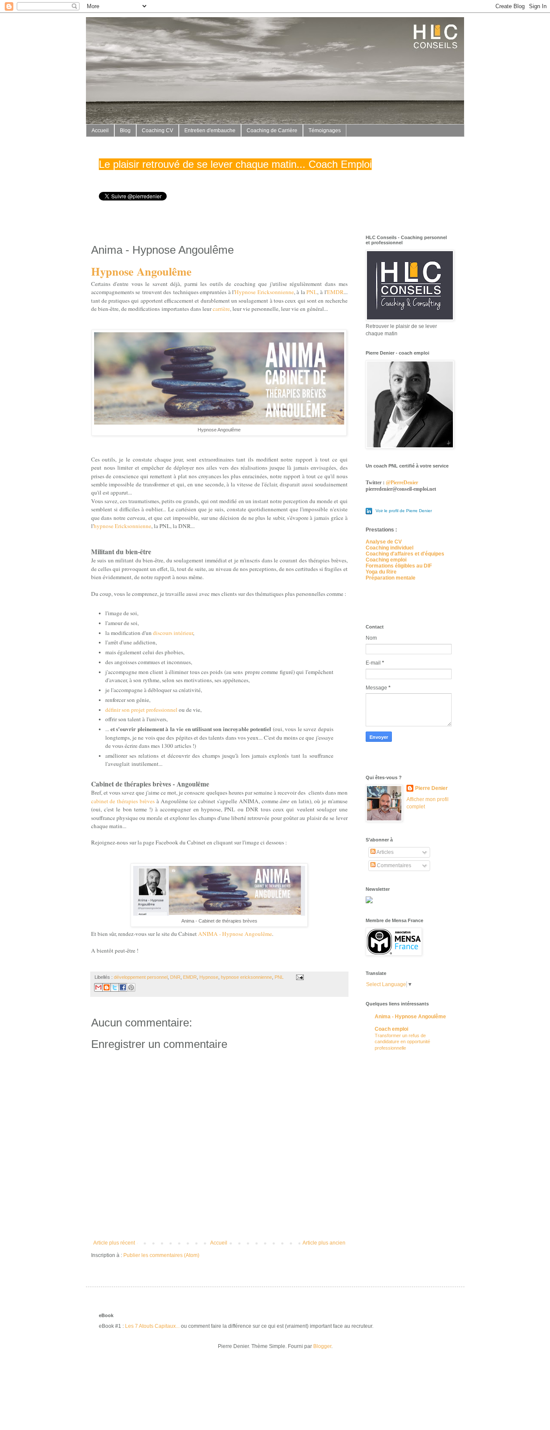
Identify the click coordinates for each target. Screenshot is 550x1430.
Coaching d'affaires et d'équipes (405, 554)
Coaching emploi (386, 560)
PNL (311, 292)
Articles (385, 852)
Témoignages (325, 131)
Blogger (322, 1346)
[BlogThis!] (106, 987)
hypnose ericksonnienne (246, 977)
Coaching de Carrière (272, 131)
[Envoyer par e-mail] (98, 987)
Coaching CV (157, 131)
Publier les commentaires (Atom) (161, 1255)
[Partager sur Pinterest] (131, 987)
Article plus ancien (323, 1243)
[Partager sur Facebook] (123, 987)
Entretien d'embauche (209, 131)
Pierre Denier (431, 788)
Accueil (100, 131)
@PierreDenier (402, 483)
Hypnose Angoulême (141, 271)
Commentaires (393, 865)
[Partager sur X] (114, 987)
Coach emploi (391, 1029)
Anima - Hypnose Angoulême (410, 1017)
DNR (175, 977)
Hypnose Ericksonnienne (264, 292)
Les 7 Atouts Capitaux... (152, 1326)
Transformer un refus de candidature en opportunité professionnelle (402, 1042)
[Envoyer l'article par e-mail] (299, 977)
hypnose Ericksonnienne (122, 526)
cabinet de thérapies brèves (123, 801)
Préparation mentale (391, 578)
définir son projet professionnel (142, 709)
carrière (221, 309)
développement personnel (141, 977)
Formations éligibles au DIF (399, 566)
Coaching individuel (389, 548)
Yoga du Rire (381, 572)
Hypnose (208, 977)
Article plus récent (114, 1243)
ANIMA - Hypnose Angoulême (235, 934)
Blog (125, 131)
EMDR (335, 292)
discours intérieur (173, 633)
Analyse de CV (384, 542)
